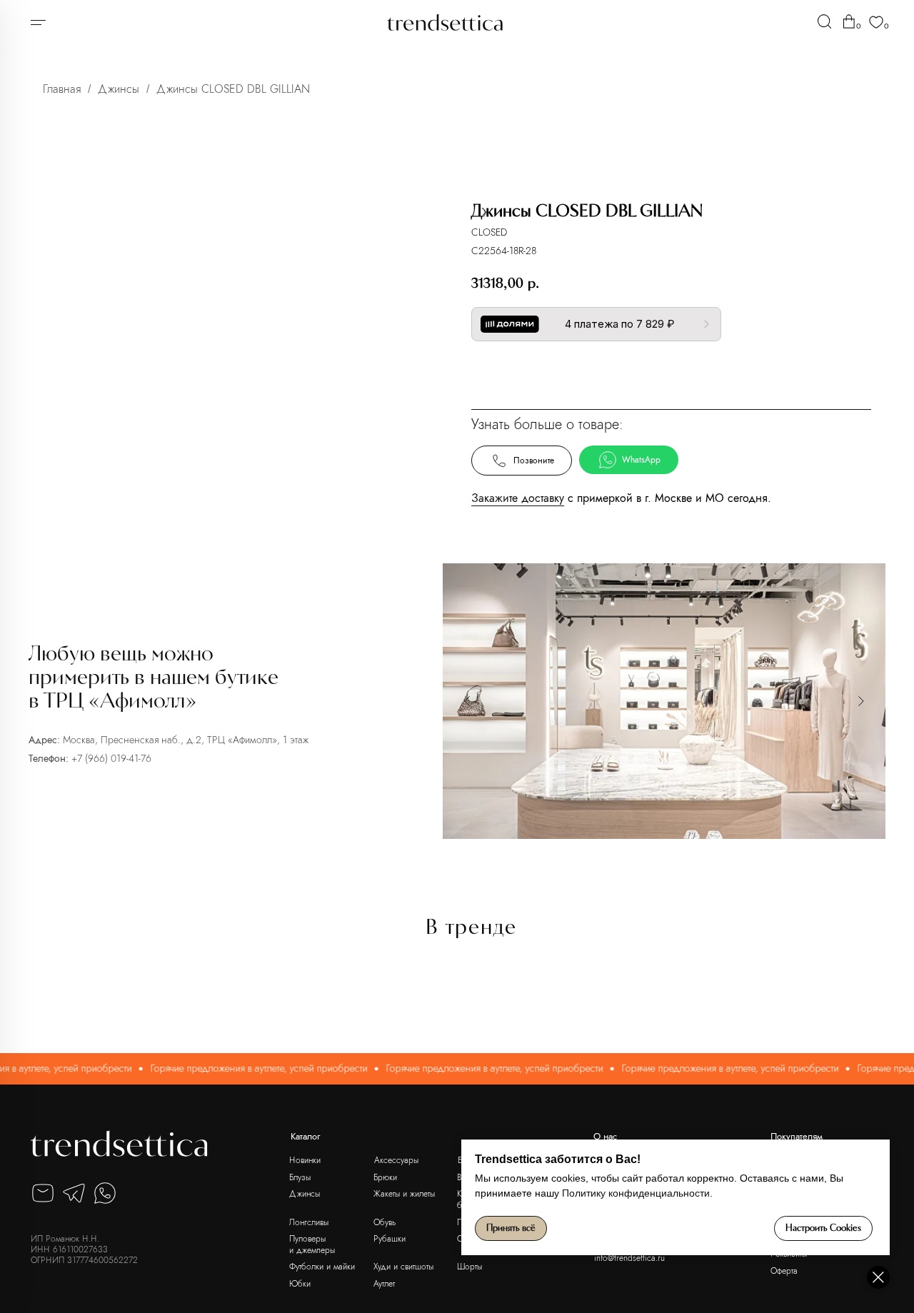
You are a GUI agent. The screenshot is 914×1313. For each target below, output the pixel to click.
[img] (824, 21)
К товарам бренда (668, 371)
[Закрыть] (878, 1277)
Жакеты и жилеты (404, 1193)
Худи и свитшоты (403, 1266)
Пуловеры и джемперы (312, 1243)
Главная (62, 89)
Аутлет (384, 1283)
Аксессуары (396, 1160)
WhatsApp (641, 459)
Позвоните (533, 460)
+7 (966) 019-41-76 (111, 758)
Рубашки (389, 1238)
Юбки (300, 1283)
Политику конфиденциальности (636, 1193)
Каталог (305, 1136)
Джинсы (118, 89)
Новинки (305, 1160)
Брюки (385, 1177)
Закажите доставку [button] (517, 498)
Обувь (384, 1222)
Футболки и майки (322, 1266)
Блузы (300, 1177)
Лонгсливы (308, 1222)
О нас (605, 1136)
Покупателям (796, 1136)
